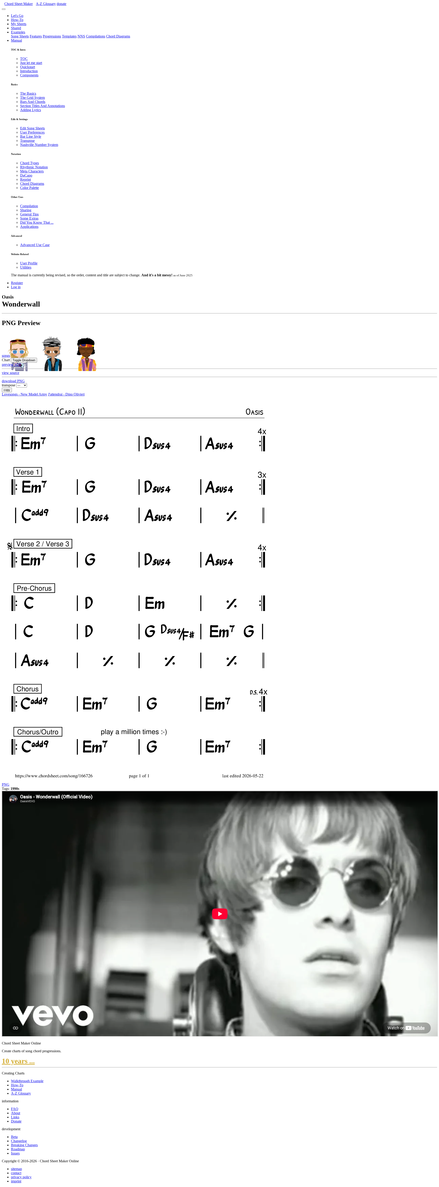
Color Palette (29, 188)
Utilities (25, 267)
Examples (18, 32)
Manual (16, 40)
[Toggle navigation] (3, 9)
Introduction (29, 71)
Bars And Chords (32, 102)
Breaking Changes (24, 1145)
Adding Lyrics (30, 110)
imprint (16, 1181)
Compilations (95, 36)
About (15, 1113)
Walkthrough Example (27, 1081)
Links (15, 1117)
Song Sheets (20, 36)
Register (17, 283)
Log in (16, 287)
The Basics (28, 93)
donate (61, 4)
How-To (17, 20)
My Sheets (18, 24)
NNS (81, 36)
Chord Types (29, 163)
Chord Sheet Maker (18, 4)
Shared (16, 28)
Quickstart (27, 67)
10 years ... (18, 1061)
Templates (69, 36)
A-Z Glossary (21, 1093)
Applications (29, 227)
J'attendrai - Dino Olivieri (66, 394)
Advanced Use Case (35, 245)
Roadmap (18, 1149)
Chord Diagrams (118, 36)
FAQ (14, 1109)
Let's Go (17, 16)
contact (16, 1173)
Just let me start (31, 63)
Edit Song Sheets (32, 128)
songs (6, 356)
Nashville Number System (39, 145)
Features (36, 36)
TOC (24, 59)
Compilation (29, 206)
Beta (14, 1137)
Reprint (25, 179)
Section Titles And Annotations (42, 106)
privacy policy (21, 1177)
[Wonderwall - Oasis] (138, 780)
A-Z (46, 4)
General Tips (29, 214)
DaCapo (26, 175)
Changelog (19, 1141)
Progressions (52, 36)
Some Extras (29, 218)
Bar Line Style (30, 136)
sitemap (16, 1169)
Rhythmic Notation (34, 167)
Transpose (27, 141)
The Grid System (32, 98)
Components (29, 75)
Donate (16, 1121)
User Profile (28, 263)
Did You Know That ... (37, 222)
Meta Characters (32, 171)
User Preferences (32, 132)
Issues (15, 1153)
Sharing (25, 210)
